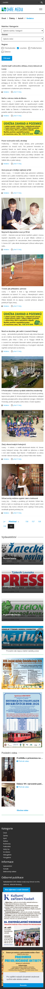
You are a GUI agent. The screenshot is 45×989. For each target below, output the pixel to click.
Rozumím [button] (23, 985)
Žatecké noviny (9, 558)
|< (4, 521)
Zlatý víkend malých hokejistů (14, 444)
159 (4, 526)
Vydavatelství (7, 866)
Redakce (6, 92)
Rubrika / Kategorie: (10, 26)
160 (11, 526)
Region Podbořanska (12, 614)
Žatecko (7, 52)
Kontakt (5, 869)
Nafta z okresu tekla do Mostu (14, 98)
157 (33, 521)
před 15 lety (17, 92)
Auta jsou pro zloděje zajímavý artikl (16, 170)
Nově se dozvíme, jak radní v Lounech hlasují (19, 331)
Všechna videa (22, 810)
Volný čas (6, 849)
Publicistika (7, 846)
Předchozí (13, 521)
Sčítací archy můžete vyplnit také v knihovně (20, 498)
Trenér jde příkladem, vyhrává (14, 289)
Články (12, 18)
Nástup (6, 643)
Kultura (5, 841)
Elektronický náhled (9, 872)
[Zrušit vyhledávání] (41, 2)
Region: (5, 44)
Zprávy (5, 836)
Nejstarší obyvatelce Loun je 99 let (16, 232)
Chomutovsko (9, 48)
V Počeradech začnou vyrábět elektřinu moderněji (22, 390)
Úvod (4, 18)
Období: (5, 34)
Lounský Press (9, 586)
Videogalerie (7, 855)
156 (26, 521)
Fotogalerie (7, 857)
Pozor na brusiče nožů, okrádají (14, 141)
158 (39, 521)
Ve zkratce (6, 852)
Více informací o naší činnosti (16, 889)
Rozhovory (6, 844)
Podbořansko (36, 48)
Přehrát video (23, 761)
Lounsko (23, 48)
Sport (5, 838)
